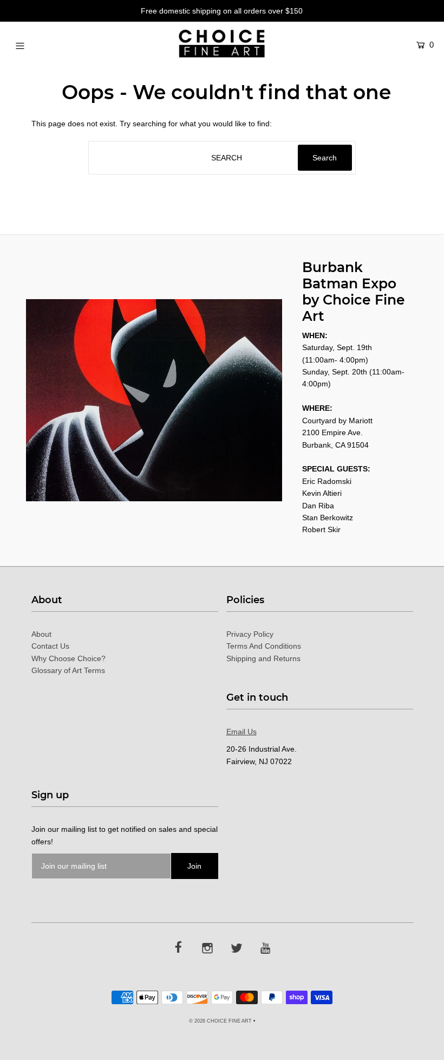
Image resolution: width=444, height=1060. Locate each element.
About (41, 634)
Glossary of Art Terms (68, 670)
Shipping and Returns (263, 658)
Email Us (241, 731)
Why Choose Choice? (68, 658)
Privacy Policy (249, 634)
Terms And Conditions (263, 646)
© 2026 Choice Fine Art (220, 1021)
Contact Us (50, 646)
